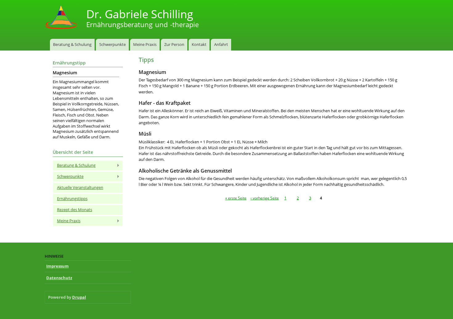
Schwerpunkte (112, 44)
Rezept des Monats (74, 209)
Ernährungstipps (72, 198)
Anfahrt (221, 44)
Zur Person (174, 44)
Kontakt (199, 44)
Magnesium (65, 72)
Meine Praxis (145, 44)
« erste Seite (236, 197)
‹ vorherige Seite (265, 197)
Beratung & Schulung (72, 44)
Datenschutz (59, 277)
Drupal (79, 297)
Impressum (57, 266)
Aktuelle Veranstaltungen (80, 187)
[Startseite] (62, 17)
